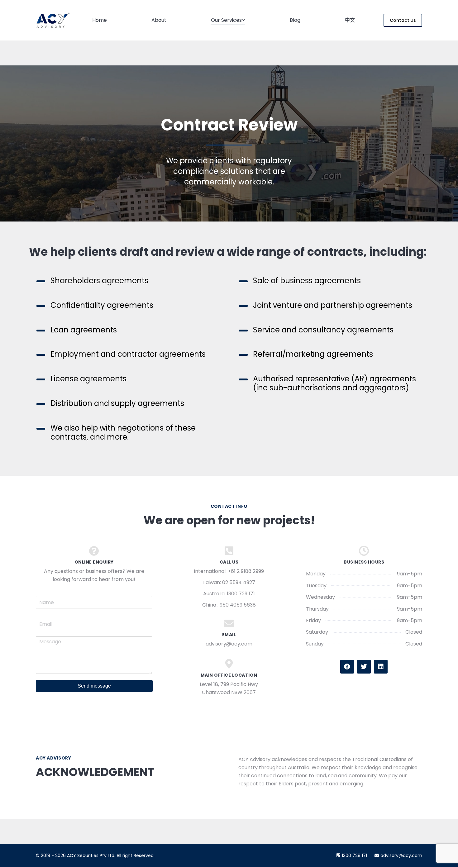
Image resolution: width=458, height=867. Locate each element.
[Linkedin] (381, 667)
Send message (94, 685)
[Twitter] (364, 667)
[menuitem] (99, 20)
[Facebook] (347, 667)
